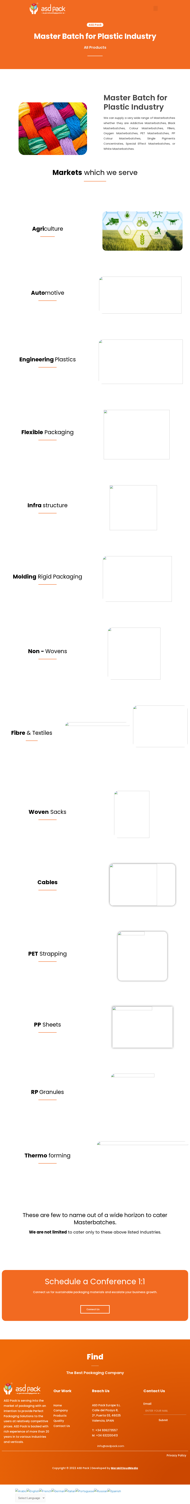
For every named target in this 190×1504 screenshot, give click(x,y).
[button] (155, 8)
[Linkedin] (180, 1432)
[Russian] (100, 1491)
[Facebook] (149, 1432)
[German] (58, 1491)
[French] (45, 1491)
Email (147, 1404)
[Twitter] (159, 1432)
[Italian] (70, 1491)
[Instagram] (170, 1432)
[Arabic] (21, 1491)
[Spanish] (114, 1491)
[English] (33, 1491)
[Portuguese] (85, 1491)
